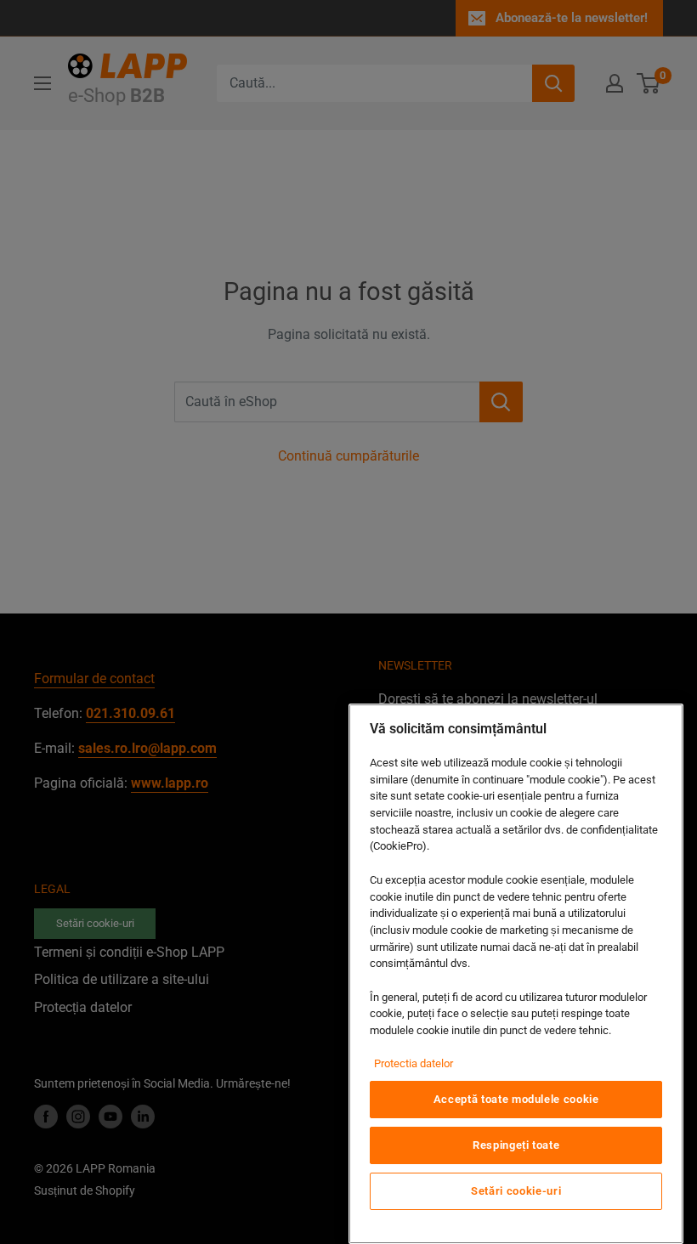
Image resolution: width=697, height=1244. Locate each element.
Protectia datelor (413, 1063)
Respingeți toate (516, 1145)
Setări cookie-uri (516, 1191)
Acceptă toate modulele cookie (516, 1099)
